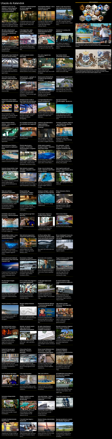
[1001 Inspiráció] (82, 7)
